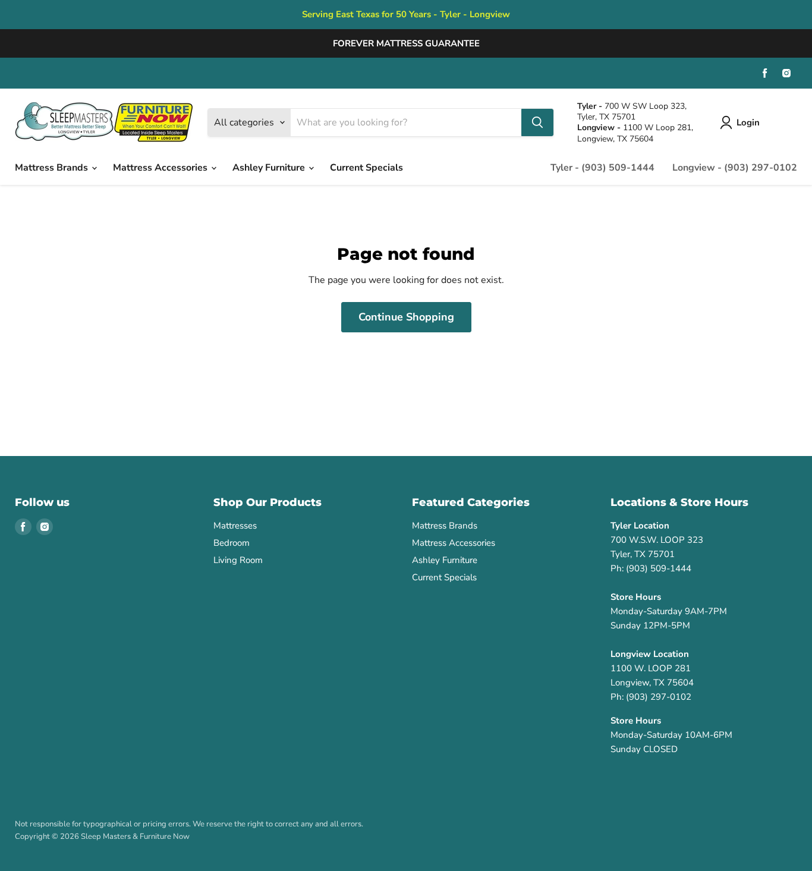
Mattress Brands (52, 167)
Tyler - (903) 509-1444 (602, 167)
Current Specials (366, 167)
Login (748, 122)
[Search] (537, 122)
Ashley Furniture (269, 167)
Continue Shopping (406, 317)
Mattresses (235, 526)
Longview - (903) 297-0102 (734, 167)
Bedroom (231, 543)
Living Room (238, 560)
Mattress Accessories (161, 167)
